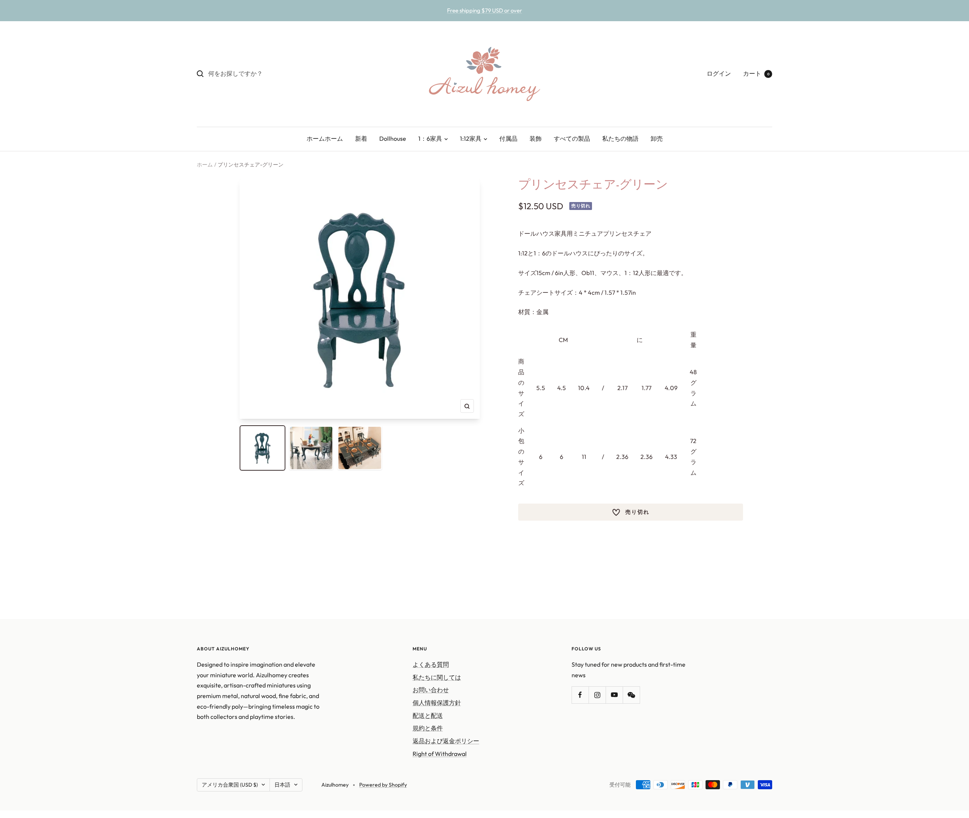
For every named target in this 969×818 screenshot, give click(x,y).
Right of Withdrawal (440, 753)
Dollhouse (392, 138)
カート (756, 73)
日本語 (282, 784)
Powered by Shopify (383, 784)
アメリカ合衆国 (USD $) (230, 784)
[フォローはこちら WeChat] (631, 694)
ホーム (205, 164)
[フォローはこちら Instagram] (597, 694)
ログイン (719, 73)
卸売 (657, 138)
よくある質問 (431, 664)
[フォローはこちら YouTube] (614, 694)
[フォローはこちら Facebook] (580, 694)
